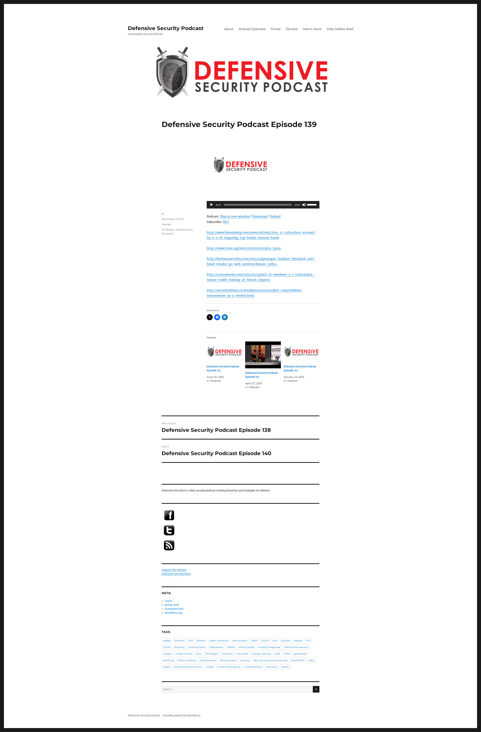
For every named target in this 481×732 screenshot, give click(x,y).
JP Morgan (168, 229)
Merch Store (312, 29)
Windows (167, 233)
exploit (298, 640)
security (245, 660)
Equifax (285, 640)
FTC (308, 640)
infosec (167, 653)
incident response (269, 647)
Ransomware (228, 660)
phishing (168, 660)
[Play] (211, 205)
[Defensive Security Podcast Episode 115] (263, 354)
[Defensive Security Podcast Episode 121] (225, 351)
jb (163, 213)
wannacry (271, 666)
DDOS (265, 640)
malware (227, 653)
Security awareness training (270, 660)
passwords (300, 653)
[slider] (312, 204)
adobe (167, 640)
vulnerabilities (253, 666)
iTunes (276, 29)
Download (259, 216)
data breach (239, 640)
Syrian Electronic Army (188, 666)
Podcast (166, 224)
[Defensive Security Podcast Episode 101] (301, 351)
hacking (179, 647)
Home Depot (246, 647)
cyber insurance (219, 640)
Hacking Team (197, 647)
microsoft (242, 653)
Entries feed (172, 605)
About (229, 29)
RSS (226, 222)
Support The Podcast (174, 570)
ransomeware (184, 229)
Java (198, 653)
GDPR (166, 647)
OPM (287, 653)
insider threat (183, 653)
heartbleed (216, 647)
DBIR (254, 640)
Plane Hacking (187, 660)
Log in (168, 601)
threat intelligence (229, 666)
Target (210, 666)
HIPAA (231, 647)
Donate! (292, 29)
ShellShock (298, 660)
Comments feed (174, 608)
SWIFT (167, 666)
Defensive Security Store (176, 574)
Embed (275, 216)
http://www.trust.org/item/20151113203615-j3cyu (244, 248)
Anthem (180, 640)
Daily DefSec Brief (340, 29)
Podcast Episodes (252, 29)
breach (201, 640)
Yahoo (285, 666)
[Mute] (304, 205)
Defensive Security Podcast (165, 28)
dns (275, 640)
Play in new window (235, 216)
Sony (312, 660)
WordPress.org (173, 612)
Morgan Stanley (261, 653)
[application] (263, 204)
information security (296, 647)
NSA (277, 653)
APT (190, 640)
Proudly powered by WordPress (181, 715)
